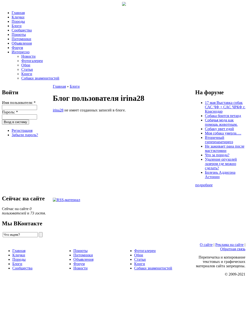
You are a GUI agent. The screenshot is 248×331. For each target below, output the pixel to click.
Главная (18, 13)
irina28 (58, 110)
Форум (17, 48)
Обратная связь (232, 249)
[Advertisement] (26, 165)
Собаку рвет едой (219, 129)
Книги (26, 74)
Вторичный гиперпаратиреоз (219, 139)
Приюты (19, 34)
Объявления (22, 43)
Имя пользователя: (19, 103)
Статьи (27, 69)
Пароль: (10, 112)
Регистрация (22, 130)
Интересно (21, 52)
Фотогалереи (32, 61)
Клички (18, 17)
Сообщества (22, 30)
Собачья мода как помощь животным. (221, 122)
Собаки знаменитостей (40, 78)
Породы (18, 21)
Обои (25, 65)
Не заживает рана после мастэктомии (224, 148)
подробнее (204, 185)
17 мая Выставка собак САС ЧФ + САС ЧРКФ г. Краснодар (225, 107)
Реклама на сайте (229, 245)
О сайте (206, 245)
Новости (28, 56)
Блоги (17, 26)
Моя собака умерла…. (223, 133)
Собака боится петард (223, 116)
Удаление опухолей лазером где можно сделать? (221, 163)
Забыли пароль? (25, 135)
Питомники (21, 39)
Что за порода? (217, 155)
